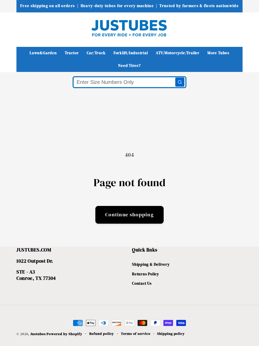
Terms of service (135, 333)
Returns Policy (145, 274)
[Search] (179, 82)
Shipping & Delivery (151, 264)
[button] (23, 28)
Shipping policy (171, 333)
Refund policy (101, 333)
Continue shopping (129, 214)
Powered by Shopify (64, 333)
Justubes (38, 333)
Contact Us (142, 283)
